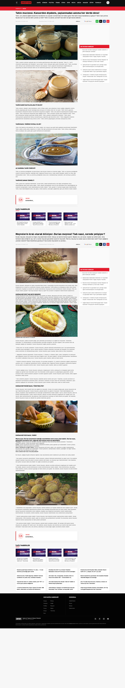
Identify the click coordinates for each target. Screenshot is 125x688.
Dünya (63, 2)
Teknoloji (98, 2)
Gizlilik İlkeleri (72, 601)
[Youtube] (108, 618)
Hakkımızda (72, 608)
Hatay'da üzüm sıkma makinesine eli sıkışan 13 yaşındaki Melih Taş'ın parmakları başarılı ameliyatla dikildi (95, 71)
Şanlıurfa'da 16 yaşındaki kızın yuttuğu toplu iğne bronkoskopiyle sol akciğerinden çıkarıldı (95, 66)
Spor (68, 2)
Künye (70, 603)
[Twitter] (95, 618)
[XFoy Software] (19, 618)
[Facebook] (99, 618)
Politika (51, 2)
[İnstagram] (103, 618)
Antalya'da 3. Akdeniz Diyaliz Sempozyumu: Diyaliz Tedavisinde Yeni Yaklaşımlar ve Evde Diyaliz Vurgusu (95, 76)
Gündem (44, 2)
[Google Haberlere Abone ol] (88, 21)
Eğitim (91, 2)
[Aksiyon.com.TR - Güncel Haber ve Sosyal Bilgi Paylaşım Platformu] (26, 2)
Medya (73, 2)
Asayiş (39, 2)
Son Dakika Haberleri (51, 597)
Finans (58, 2)
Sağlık (79, 2)
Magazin (85, 2)
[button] (17, 2)
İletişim (70, 605)
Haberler (18, 8)
